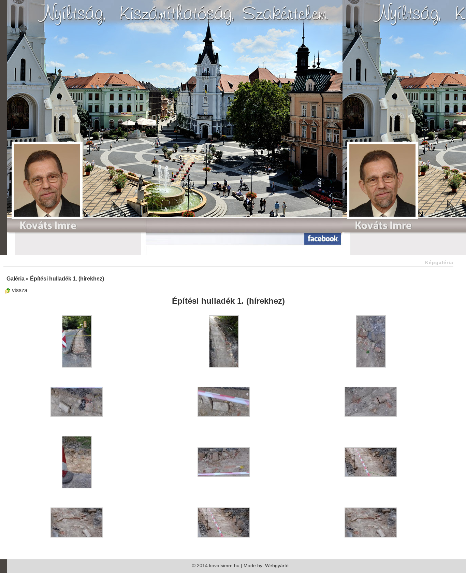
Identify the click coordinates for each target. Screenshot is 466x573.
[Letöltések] (162, 238)
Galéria (15, 279)
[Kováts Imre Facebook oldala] (283, 238)
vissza (19, 290)
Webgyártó (277, 565)
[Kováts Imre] (46, 186)
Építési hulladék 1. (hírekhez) (67, 279)
